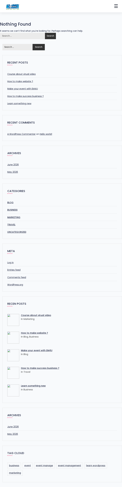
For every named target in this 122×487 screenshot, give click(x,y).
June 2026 (13, 164)
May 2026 (12, 172)
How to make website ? (20, 81)
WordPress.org (15, 284)
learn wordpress (95, 465)
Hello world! (46, 134)
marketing (15, 472)
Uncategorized (16, 232)
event (27, 465)
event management (69, 465)
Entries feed (13, 269)
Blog (10, 202)
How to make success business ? (25, 96)
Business (12, 209)
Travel (11, 224)
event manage (44, 465)
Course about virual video (21, 74)
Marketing (13, 217)
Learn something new (19, 103)
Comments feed (16, 277)
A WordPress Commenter (21, 134)
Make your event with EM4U (22, 88)
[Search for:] (22, 36)
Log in (10, 262)
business (14, 465)
